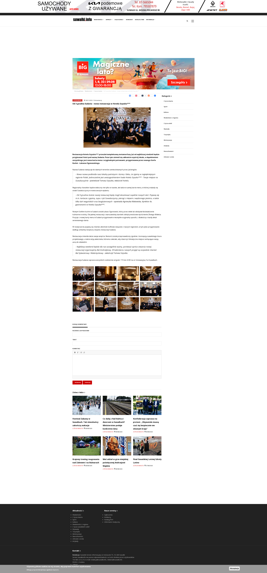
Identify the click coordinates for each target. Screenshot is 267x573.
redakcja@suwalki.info (98, 560)
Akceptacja (234, 568)
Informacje (150, 19)
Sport (165, 106)
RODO (75, 562)
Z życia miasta (98, 91)
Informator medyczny (112, 522)
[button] (74, 352)
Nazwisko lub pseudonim (80, 331)
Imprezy (109, 19)
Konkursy (129, 19)
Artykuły (166, 146)
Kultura (166, 112)
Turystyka (167, 134)
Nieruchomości (169, 151)
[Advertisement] (133, 42)
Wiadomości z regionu (171, 118)
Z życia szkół (168, 123)
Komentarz (76, 348)
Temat (74, 340)
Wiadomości (98, 19)
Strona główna (79, 91)
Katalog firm (139, 19)
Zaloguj (75, 564)
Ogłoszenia (119, 19)
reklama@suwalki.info (114, 560)
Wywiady (166, 129)
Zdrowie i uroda (169, 157)
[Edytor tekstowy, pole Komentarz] (117, 368)
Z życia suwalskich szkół (80, 527)
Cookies (82, 562)
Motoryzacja (168, 140)
